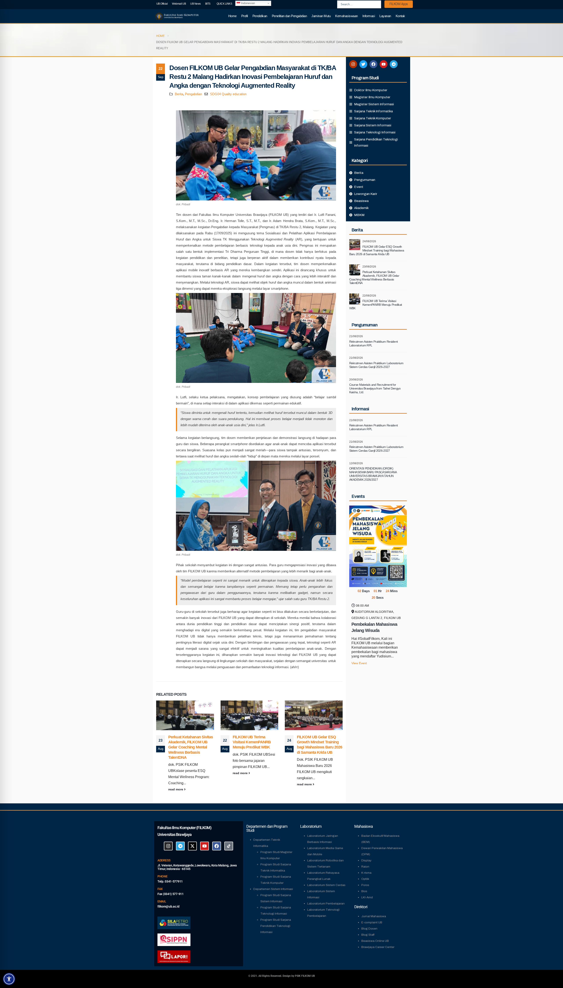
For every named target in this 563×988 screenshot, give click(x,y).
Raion (365, 866)
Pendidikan (259, 16)
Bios (364, 891)
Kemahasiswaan (346, 16)
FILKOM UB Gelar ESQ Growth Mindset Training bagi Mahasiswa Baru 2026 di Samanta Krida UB (376, 250)
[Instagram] (353, 64)
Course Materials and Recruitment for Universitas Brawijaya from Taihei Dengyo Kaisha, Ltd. (375, 388)
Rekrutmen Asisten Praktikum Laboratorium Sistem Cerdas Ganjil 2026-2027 (376, 365)
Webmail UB (179, 3)
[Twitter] (363, 64)
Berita (179, 94)
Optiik (365, 879)
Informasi (368, 16)
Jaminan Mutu (321, 16)
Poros (365, 885)
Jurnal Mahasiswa (373, 916)
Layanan (385, 16)
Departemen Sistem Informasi (273, 889)
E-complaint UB (371, 922)
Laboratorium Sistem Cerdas (326, 885)
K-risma (366, 872)
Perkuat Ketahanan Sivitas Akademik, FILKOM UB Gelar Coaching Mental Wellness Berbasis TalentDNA (319, 747)
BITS (207, 3)
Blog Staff (367, 934)
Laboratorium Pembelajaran (326, 903)
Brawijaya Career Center (377, 947)
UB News (195, 3)
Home (232, 16)
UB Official (162, 3)
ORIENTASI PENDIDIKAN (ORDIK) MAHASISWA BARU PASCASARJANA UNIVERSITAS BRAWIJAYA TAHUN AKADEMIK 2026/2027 (373, 474)
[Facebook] (373, 64)
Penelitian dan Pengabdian (289, 16)
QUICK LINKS (224, 3)
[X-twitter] (192, 846)
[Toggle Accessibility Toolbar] (9, 979)
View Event (359, 663)
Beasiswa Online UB (375, 941)
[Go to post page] (185, 715)
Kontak (400, 16)
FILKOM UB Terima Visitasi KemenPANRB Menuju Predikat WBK (187, 742)
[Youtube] (384, 64)
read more (176, 773)
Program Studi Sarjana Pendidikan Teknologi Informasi (275, 926)
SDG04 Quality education (228, 94)
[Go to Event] (378, 546)
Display (366, 860)
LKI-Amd (367, 897)
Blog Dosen (369, 928)
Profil (244, 16)
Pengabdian (193, 94)
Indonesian (247, 3)
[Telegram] (394, 64)
